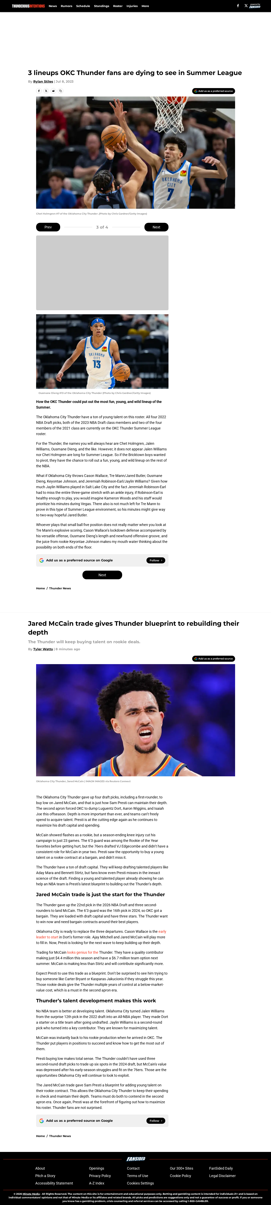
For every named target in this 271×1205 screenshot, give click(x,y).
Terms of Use (137, 1176)
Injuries (132, 6)
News (53, 6)
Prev (48, 227)
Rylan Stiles (43, 81)
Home (40, 588)
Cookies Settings (140, 1183)
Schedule (83, 6)
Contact (133, 1168)
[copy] (60, 91)
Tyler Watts (43, 649)
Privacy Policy (100, 1176)
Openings (96, 1168)
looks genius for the (82, 952)
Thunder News (60, 588)
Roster (118, 6)
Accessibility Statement (54, 1183)
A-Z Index (96, 1183)
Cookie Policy (180, 1176)
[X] (246, 5)
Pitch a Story (45, 1176)
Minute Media (31, 1193)
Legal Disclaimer (222, 1176)
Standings (101, 6)
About (40, 1168)
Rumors (66, 6)
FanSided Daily (221, 1168)
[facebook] (238, 5)
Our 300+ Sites (181, 1168)
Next (156, 227)
